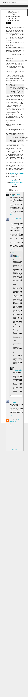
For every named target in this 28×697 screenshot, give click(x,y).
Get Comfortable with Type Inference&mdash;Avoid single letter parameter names (13, 16)
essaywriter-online (14, 419)
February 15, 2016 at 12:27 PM (17, 257)
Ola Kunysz (12, 194)
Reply (11, 214)
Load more (14, 449)
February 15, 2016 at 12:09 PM (16, 219)
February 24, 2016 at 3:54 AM (15, 401)
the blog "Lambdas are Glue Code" (15, 174)
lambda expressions (14, 182)
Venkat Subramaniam (17, 179)
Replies (12, 252)
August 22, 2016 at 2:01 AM (16, 420)
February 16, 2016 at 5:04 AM (17, 369)
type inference (18, 184)
